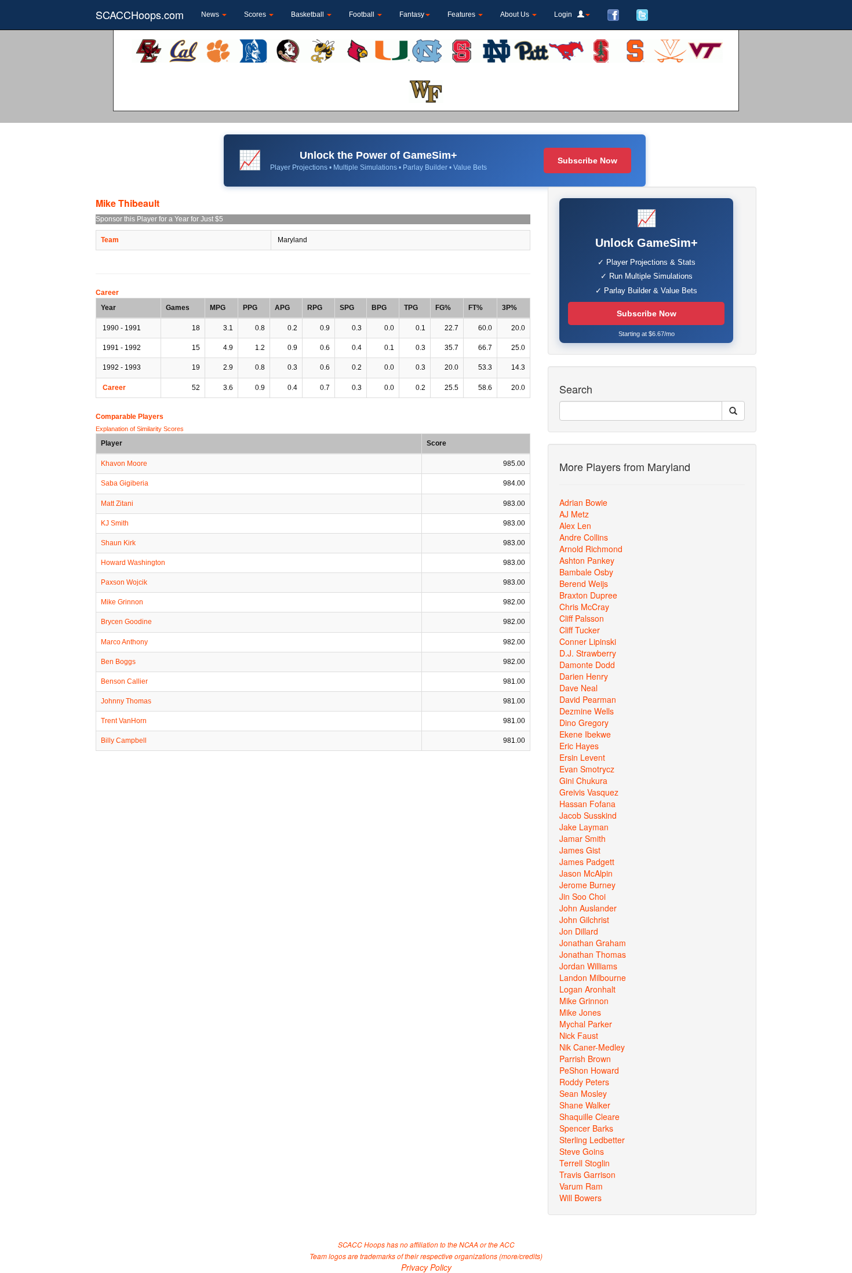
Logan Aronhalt (587, 989)
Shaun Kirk (118, 543)
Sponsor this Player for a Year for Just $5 (159, 219)
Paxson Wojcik (124, 582)
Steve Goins (581, 1151)
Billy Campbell (124, 740)
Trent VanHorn (124, 721)
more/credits (520, 1256)
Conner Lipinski (587, 641)
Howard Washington (133, 563)
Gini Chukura (583, 780)
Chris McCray (584, 606)
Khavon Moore (124, 463)
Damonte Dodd (587, 664)
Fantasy (411, 14)
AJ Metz (574, 514)
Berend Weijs (583, 583)
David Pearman (587, 699)
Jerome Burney (587, 885)
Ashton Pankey (586, 560)
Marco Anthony (124, 642)
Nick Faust (578, 1035)
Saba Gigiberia (124, 483)
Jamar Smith (582, 838)
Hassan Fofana (587, 803)
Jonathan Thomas (592, 954)
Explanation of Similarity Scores (140, 428)
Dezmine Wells (586, 711)
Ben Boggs (118, 662)
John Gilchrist (584, 919)
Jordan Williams (588, 966)
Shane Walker (584, 1105)
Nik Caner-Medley (592, 1047)
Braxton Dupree (588, 595)
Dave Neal (578, 688)
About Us (515, 14)
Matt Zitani (117, 503)
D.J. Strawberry (587, 653)
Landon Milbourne (592, 977)
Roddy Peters (584, 1082)
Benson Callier (124, 681)
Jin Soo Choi (582, 896)
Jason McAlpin (586, 873)
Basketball (308, 14)
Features (462, 14)
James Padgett (586, 861)
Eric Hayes (579, 746)
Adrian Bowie (583, 502)
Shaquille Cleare (589, 1116)
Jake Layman (584, 827)
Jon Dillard (578, 931)
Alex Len (575, 525)
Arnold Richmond (590, 549)
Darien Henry (583, 676)
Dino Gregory (584, 722)
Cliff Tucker (579, 630)
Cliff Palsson (581, 618)
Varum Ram (581, 1186)
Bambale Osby (586, 572)
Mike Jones (580, 1012)
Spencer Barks (586, 1128)
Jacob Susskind (588, 815)
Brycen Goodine (126, 622)
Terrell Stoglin (584, 1163)
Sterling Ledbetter (592, 1140)
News (211, 14)
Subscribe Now (587, 160)
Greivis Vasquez (588, 792)
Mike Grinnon (122, 602)
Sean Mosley (583, 1093)
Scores (256, 14)
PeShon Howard (589, 1070)
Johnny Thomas (126, 701)
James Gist (579, 850)
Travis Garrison (587, 1174)
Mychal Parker (585, 1024)
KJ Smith (115, 523)
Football (362, 14)
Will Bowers (580, 1197)
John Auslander (588, 908)
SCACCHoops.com (140, 14)
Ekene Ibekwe (585, 734)
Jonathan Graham (592, 943)
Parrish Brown (585, 1058)
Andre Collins (583, 537)
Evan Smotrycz (586, 769)
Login (565, 14)
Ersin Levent (582, 757)
